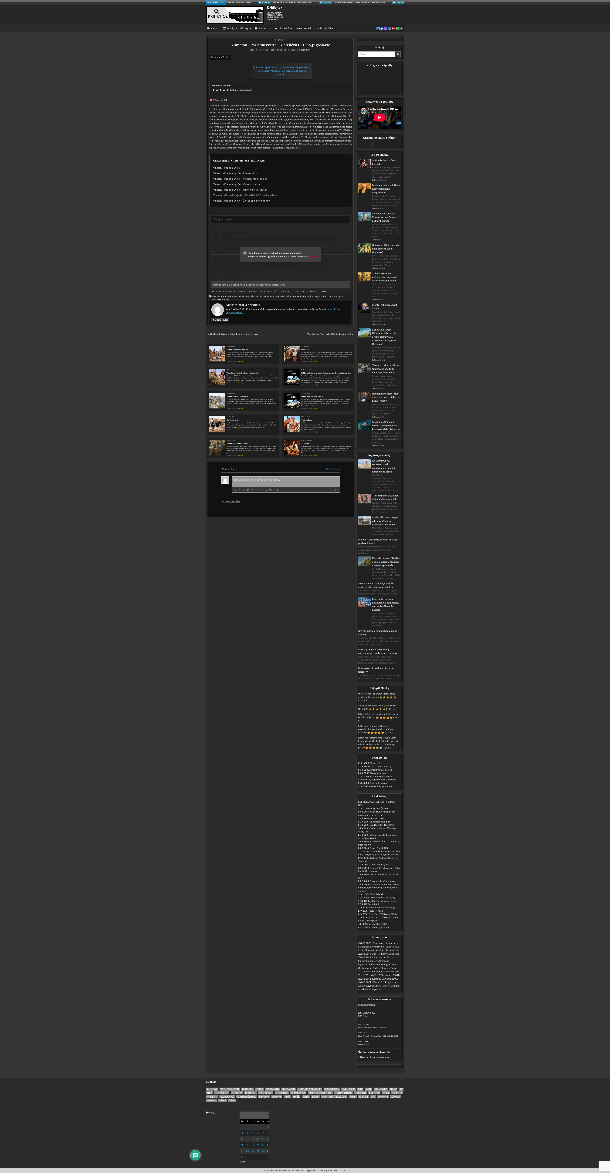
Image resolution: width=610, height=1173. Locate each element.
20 (258, 1145)
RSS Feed (362, 1016)
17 (242, 1145)
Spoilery (315, 1096)
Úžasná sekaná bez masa (382, 881)
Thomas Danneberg (219, 299)
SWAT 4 (394, 950)
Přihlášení (334, 469)
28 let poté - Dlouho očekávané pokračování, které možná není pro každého (375, 729)
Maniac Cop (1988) (377, 924)
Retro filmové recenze (246, 1096)
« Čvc (242, 1162)
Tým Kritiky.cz (286, 28)
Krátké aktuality (266, 1092)
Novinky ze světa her (343, 1092)
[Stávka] (248, 490)
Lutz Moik (239, 296)
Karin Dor (228, 296)
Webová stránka (221, 320)
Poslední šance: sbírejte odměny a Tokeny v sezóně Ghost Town (385, 521)
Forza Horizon (376, 911)
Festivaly (259, 1089)
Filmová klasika (272, 1089)
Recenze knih (212, 1096)
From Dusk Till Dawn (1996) (383, 914)
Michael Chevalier (254, 296)
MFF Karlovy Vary (298, 1092)
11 (247, 1139)
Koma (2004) (392, 975)
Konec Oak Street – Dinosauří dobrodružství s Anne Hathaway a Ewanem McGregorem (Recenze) (385, 336)
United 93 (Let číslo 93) (381, 770)
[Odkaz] (270, 490)
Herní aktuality (380, 1089)
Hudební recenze (222, 1092)
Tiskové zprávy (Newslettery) (334, 1096)
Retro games (264, 1096)
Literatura (263, 28)
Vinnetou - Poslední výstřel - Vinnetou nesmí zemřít (240, 178)
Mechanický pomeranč (380, 786)
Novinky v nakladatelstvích (320, 1092)
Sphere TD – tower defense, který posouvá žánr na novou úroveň (384, 277)
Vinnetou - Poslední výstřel (227, 167)
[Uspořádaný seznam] (252, 490)
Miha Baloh (269, 296)
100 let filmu (212, 1089)
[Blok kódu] (266, 490)
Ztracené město (378, 773)
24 (242, 1151)
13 (258, 1139)
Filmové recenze (348, 1089)
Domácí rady (247, 1089)
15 (268, 1139)
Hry (246, 28)
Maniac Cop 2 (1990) (378, 927)
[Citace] (261, 490)
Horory (393, 1089)
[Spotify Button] (397, 28)
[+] (279, 490)
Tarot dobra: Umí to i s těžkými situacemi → (330, 334)
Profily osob (360, 1092)
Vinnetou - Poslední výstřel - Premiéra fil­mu (235, 173)
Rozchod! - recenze (379, 783)
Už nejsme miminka (380, 822)
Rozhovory (277, 1096)
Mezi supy (305, 349)
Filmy (213, 28)
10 (242, 1139)
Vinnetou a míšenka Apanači (237, 443)
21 (263, 1145)
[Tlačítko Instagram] (389, 28)
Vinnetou (305, 443)
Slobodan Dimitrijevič (332, 296)
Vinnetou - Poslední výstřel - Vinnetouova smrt (237, 184)
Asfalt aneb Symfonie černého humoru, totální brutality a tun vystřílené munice (379, 887)
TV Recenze (363, 1096)
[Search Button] (401, 28)
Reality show (374, 1092)
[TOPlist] (211, 1113)
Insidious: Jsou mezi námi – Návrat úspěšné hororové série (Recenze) (386, 426)
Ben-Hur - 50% (377, 818)
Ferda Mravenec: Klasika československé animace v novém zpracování (386, 562)
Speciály (281, 40)
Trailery (352, 1096)
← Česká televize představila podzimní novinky (232, 334)
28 (263, 1151)
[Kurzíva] (239, 490)
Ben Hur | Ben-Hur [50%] (382, 825)
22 (268, 1145)
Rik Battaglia (314, 296)
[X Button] (378, 28)
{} (274, 490)
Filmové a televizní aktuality (310, 1089)
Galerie (369, 1089)
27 (258, 1151)
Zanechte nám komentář (300, 50)
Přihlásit (362, 1005)
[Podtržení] (243, 490)
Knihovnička (236, 1092)
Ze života (222, 1100)
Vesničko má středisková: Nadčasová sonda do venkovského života (386, 369)
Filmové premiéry (331, 1089)
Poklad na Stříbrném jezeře (312, 396)
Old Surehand (306, 420)
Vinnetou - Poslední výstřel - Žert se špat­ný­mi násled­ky (242, 200)
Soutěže (296, 1096)
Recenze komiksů (227, 1096)
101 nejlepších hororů (229, 1089)
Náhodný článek (326, 28)
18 (247, 1145)
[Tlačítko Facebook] (381, 28)
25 (247, 1151)
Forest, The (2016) (379, 848)
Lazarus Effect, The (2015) (382, 898)
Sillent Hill (375, 763)
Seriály (230, 28)
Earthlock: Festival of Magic (382, 907)
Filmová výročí (288, 1089)
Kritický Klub (250, 1092)
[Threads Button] (385, 28)
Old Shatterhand (233, 420)
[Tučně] (235, 490)
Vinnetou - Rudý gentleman (237, 396)
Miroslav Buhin (284, 296)
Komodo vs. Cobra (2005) (385, 979)
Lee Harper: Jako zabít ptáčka (382, 901)
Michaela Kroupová (260, 50)
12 (253, 1139)
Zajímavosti (383, 1096)
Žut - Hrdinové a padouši (385, 954)
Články (232, 1100)
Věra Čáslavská (377, 894)
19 (253, 1145)
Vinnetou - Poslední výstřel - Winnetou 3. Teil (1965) (240, 189)
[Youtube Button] (393, 28)
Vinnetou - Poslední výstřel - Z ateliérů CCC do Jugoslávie (280, 45)
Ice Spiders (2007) (378, 808)
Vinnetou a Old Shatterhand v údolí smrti (242, 373)
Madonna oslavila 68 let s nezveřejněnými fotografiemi (386, 189)
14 (263, 1139)
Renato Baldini (300, 296)
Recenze (386, 1092)
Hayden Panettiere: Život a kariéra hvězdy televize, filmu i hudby (386, 397)
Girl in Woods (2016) (380, 864)
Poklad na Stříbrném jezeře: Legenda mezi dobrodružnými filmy (326, 373)
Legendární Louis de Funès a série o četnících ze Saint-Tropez (385, 217)
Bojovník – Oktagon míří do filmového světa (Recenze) (385, 249)
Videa (373, 1096)
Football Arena (366, 950)
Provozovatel (304, 28)
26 (252, 1151)
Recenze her (397, 1092)
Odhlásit (371, 1005)
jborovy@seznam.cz (380, 1057)
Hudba (209, 1092)
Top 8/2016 (373, 904)
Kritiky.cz (274, 7)
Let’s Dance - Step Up (380, 766)
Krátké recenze (281, 1092)
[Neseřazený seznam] (257, 490)
